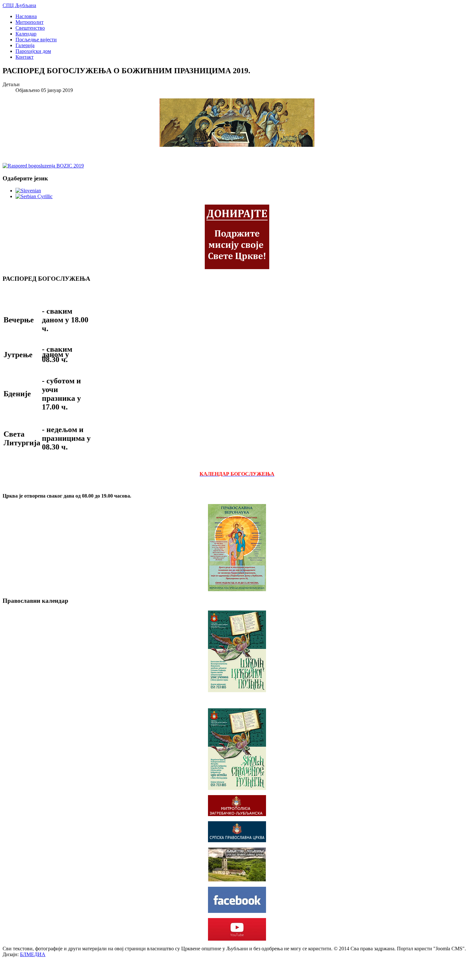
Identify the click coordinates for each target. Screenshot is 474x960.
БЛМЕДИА (32, 954)
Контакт (24, 57)
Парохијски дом (33, 51)
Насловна (26, 16)
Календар (25, 33)
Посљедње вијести (36, 39)
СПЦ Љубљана (19, 5)
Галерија (25, 45)
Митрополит (29, 22)
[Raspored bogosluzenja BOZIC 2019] (43, 165)
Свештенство (30, 28)
